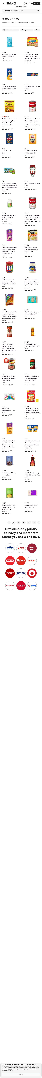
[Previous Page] (9, 522)
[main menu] (3, 3)
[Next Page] (38, 522)
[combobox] (19, 11)
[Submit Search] (38, 11)
